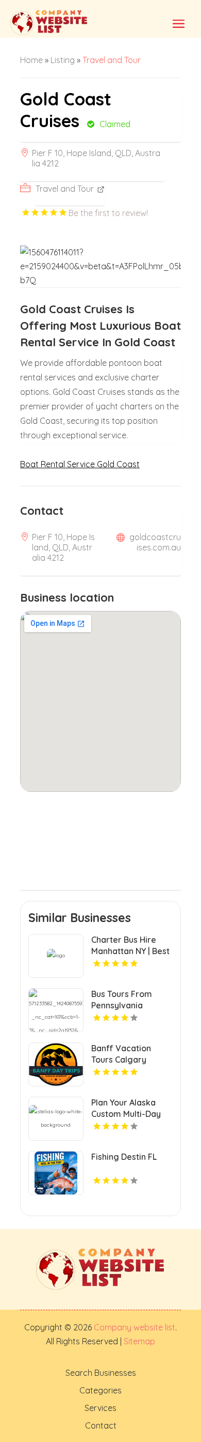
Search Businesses (100, 1372)
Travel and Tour (111, 60)
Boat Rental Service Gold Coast (80, 464)
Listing (63, 60)
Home (31, 60)
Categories (100, 1390)
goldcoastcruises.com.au (155, 542)
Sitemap (138, 1341)
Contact (100, 1425)
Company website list (134, 1327)
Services (100, 1408)
